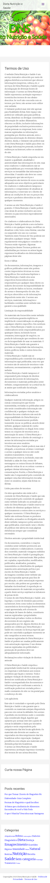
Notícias (8, 854)
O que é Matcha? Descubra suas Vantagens (24, 813)
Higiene (8, 849)
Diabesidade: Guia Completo (18, 798)
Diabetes (36, 836)
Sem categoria (25, 859)
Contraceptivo (27, 836)
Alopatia (8, 836)
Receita (31, 854)
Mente (27, 849)
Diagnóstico (11, 840)
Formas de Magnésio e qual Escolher (22, 802)
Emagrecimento (16, 844)
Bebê (13, 836)
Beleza (19, 836)
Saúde (10, 859)
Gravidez (33, 844)
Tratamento (10, 863)
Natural (34, 849)
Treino (18, 863)
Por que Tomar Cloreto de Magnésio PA (23, 794)
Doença (30, 840)
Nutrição (19, 853)
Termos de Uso (31, 879)
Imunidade (18, 849)
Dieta (21, 840)
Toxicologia (39, 859)
